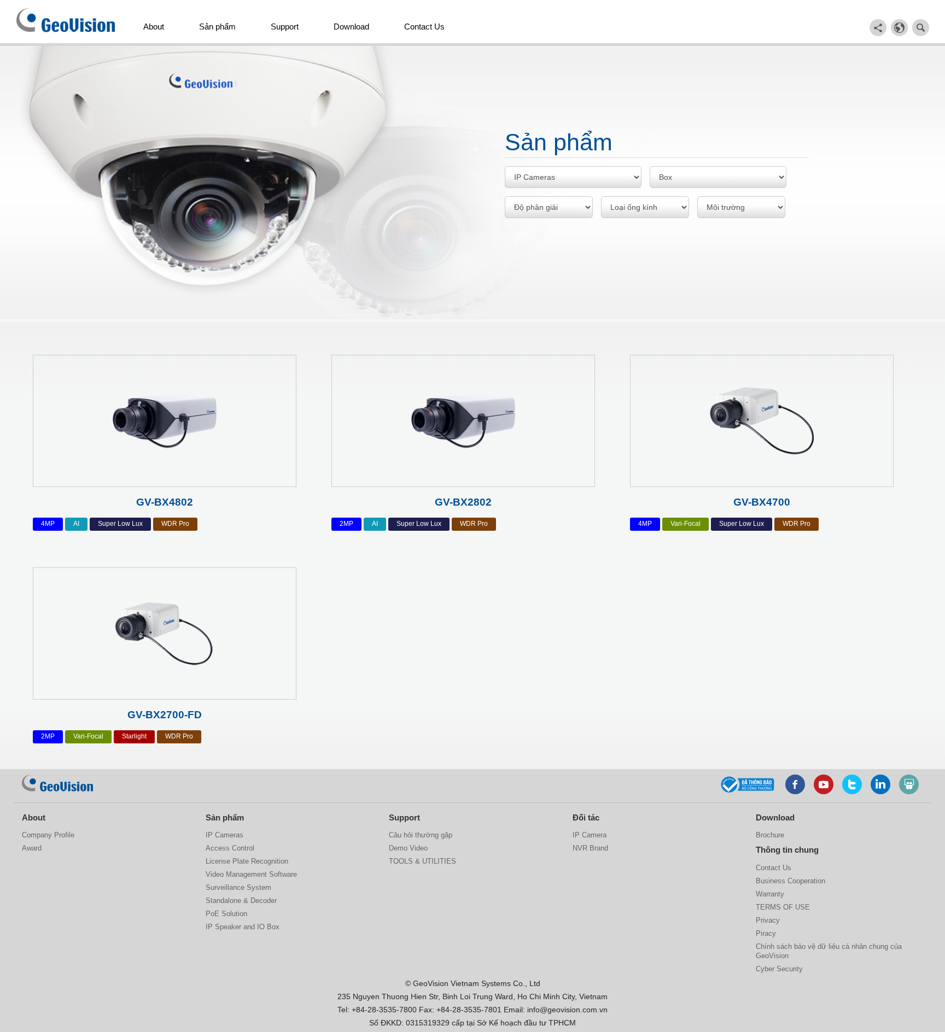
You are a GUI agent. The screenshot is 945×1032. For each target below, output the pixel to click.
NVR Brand (590, 848)
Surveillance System (238, 887)
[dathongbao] (747, 782)
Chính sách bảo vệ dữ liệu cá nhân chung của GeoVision (829, 951)
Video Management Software (251, 874)
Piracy (766, 933)
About (153, 26)
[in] (880, 784)
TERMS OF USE (783, 907)
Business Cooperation (790, 881)
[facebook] (795, 784)
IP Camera (589, 835)
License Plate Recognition (247, 861)
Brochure (770, 835)
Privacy (768, 920)
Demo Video (408, 848)
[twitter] (852, 784)
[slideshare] (909, 784)
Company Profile (48, 835)
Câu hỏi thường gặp (420, 835)
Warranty (770, 894)
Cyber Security (779, 969)
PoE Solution (226, 914)
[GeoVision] (57, 783)
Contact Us (424, 26)
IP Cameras (224, 835)
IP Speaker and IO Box (242, 927)
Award (32, 848)
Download (351, 26)
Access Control (230, 848)
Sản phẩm (217, 26)
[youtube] (823, 784)
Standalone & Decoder (241, 900)
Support (285, 26)
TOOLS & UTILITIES (422, 861)
